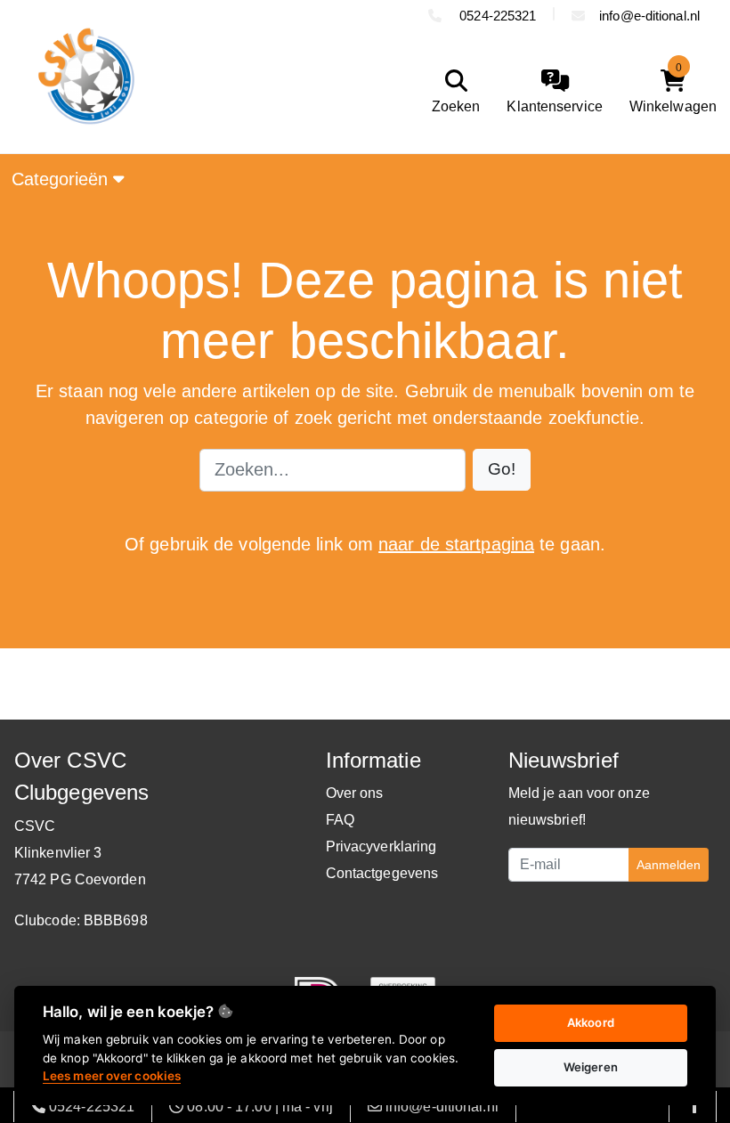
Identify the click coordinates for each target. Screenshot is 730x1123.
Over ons (355, 793)
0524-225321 (496, 15)
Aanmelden (669, 865)
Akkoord (590, 1022)
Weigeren (591, 1067)
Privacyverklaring (381, 846)
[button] (502, 470)
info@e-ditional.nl (649, 15)
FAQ (340, 819)
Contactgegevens (382, 873)
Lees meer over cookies (112, 1076)
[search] (452, 92)
